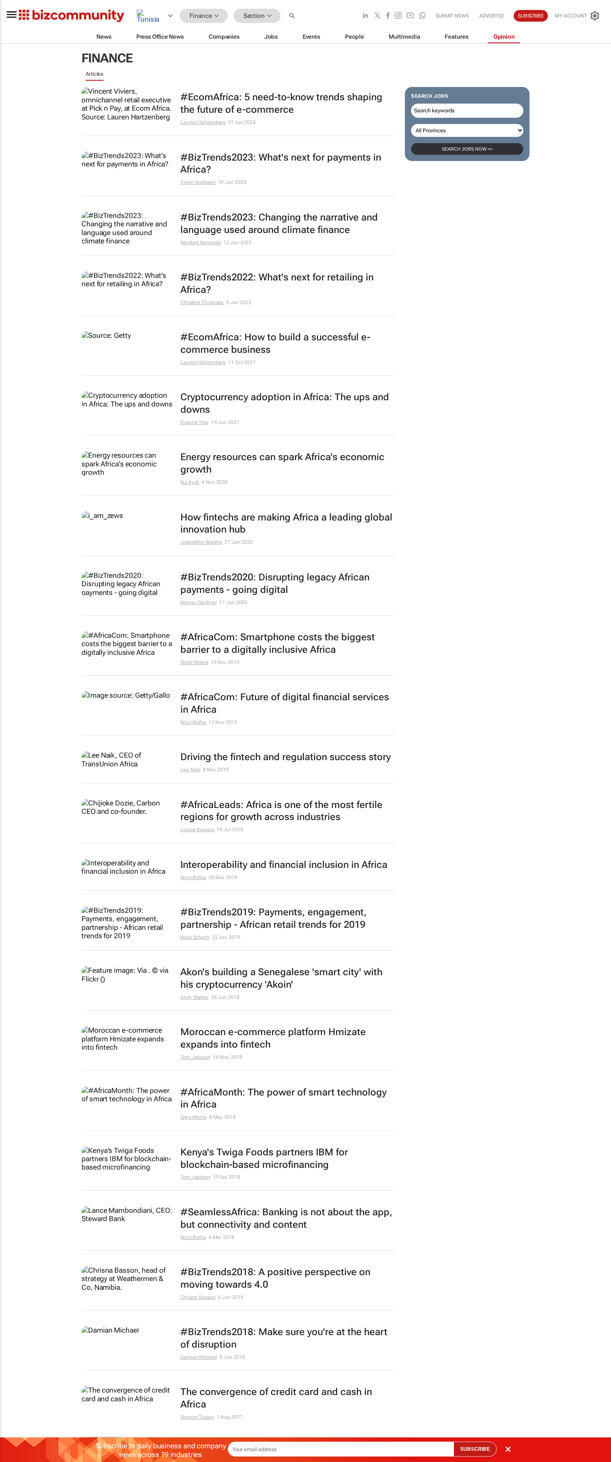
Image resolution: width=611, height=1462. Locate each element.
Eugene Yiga (194, 422)
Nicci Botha (193, 722)
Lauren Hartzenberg (203, 122)
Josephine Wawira (201, 542)
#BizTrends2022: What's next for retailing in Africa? (277, 283)
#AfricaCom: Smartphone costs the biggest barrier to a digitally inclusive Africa (277, 643)
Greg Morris (193, 1117)
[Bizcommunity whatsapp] (422, 16)
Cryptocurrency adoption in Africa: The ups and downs (284, 403)
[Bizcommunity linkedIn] (365, 16)
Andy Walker (194, 997)
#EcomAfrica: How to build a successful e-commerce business (275, 343)
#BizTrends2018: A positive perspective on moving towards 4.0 (275, 1278)
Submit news (452, 16)
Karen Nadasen (198, 182)
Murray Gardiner (198, 602)
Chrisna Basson (198, 1297)
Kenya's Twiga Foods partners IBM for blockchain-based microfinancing (264, 1158)
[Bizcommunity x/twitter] (377, 16)
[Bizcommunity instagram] (398, 16)
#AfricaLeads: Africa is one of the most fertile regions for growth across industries (281, 811)
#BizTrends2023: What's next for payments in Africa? (280, 164)
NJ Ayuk (189, 482)
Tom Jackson (195, 1057)
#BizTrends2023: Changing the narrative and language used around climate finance (279, 223)
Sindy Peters (194, 662)
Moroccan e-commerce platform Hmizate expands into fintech (273, 1038)
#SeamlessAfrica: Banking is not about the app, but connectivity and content (286, 1218)
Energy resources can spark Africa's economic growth (282, 463)
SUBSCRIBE (475, 1449)
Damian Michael (198, 1357)
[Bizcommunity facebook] (387, 16)
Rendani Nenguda (200, 242)
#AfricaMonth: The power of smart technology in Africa (283, 1098)
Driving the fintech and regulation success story (285, 757)
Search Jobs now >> (467, 148)
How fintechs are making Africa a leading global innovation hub (286, 523)
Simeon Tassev (197, 1417)
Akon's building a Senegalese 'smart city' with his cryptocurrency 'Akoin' (281, 978)
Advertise (492, 16)
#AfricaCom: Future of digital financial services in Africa (284, 703)
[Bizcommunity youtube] (410, 16)
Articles (94, 74)
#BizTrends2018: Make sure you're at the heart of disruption (283, 1338)
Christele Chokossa (202, 302)
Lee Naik (190, 770)
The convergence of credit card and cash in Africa (276, 1398)
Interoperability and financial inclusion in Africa (283, 864)
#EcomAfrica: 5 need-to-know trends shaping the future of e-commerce (281, 103)
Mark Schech (194, 937)
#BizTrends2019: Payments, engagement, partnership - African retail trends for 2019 (273, 918)
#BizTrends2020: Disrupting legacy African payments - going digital (275, 583)
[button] (293, 16)
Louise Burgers (197, 830)
